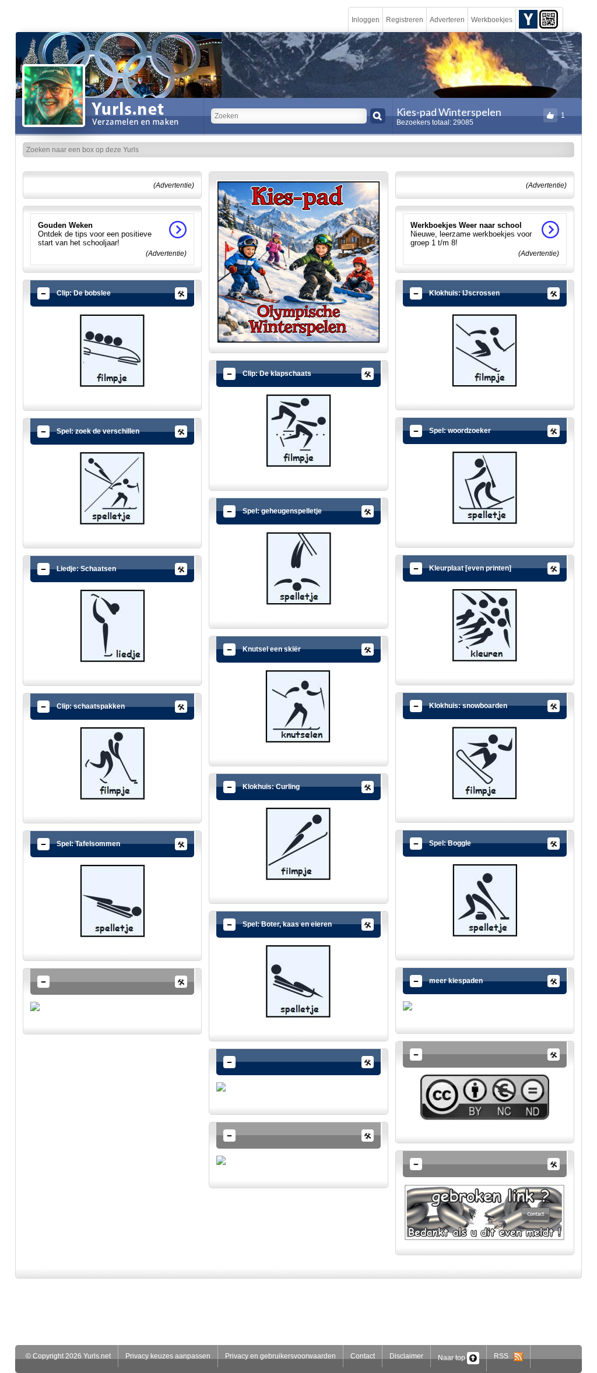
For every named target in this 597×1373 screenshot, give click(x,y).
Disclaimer (406, 1356)
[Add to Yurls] (528, 19)
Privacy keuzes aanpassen (167, 1356)
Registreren (404, 20)
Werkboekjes (491, 20)
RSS (504, 1356)
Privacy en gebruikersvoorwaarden (280, 1356)
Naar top (452, 1358)
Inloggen (366, 20)
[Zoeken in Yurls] (377, 116)
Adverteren (447, 20)
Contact (362, 1356)
